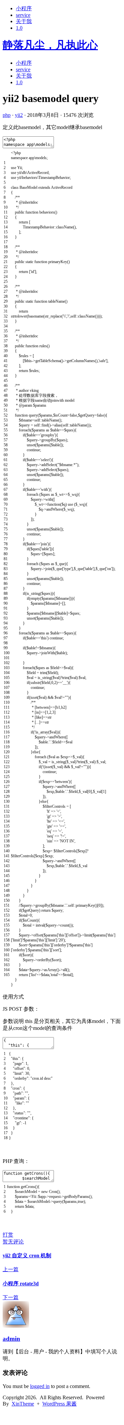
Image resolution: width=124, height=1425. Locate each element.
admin (11, 1338)
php (7, 115)
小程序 (24, 8)
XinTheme (23, 1404)
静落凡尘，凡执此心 (50, 45)
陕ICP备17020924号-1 (27, 1416)
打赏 (8, 1235)
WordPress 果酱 (59, 1404)
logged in (40, 1386)
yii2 (19, 115)
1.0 (19, 28)
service (23, 15)
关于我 (24, 21)
